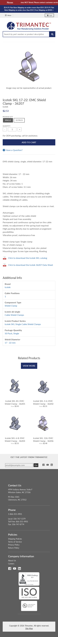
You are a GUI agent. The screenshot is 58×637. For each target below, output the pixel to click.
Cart (50, 15)
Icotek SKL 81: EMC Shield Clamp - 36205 (15, 402)
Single (16, 333)
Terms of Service (15, 542)
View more (29, 365)
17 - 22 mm (10, 342)
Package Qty (8, 117)
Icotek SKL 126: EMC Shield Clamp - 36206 (43, 439)
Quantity (6, 126)
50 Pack (8, 333)
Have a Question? (14, 150)
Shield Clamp (11, 305)
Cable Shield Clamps (14, 315)
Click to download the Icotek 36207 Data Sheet (30, 265)
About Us (12, 560)
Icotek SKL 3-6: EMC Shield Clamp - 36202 (43, 402)
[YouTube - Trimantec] (47, 465)
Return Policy (13, 548)
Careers (11, 563)
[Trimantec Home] (29, 26)
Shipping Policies (15, 539)
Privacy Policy (13, 545)
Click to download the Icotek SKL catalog (27, 258)
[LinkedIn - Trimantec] (51, 465)
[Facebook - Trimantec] (43, 465)
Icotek (5, 106)
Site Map (29, 628)
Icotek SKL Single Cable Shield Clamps (23, 324)
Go (36, 465)
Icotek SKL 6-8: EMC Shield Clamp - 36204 (15, 439)
